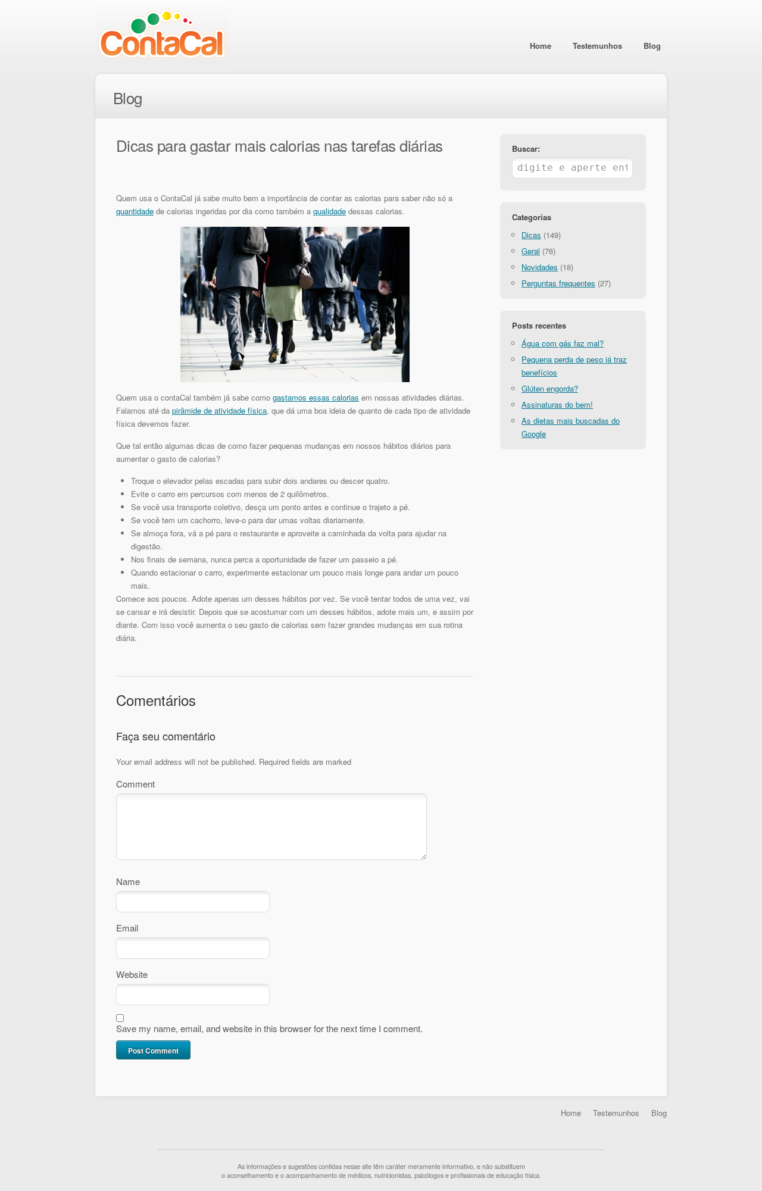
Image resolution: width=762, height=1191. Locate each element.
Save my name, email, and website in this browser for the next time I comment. (269, 1028)
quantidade (135, 211)
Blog (652, 45)
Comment (135, 783)
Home (540, 45)
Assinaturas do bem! (557, 404)
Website (132, 974)
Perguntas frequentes (558, 283)
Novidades (539, 267)
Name (128, 881)
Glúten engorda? (549, 388)
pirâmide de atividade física (219, 410)
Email (127, 927)
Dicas (531, 234)
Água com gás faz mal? (562, 343)
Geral (530, 251)
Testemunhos (597, 45)
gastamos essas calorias (316, 397)
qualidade (329, 211)
